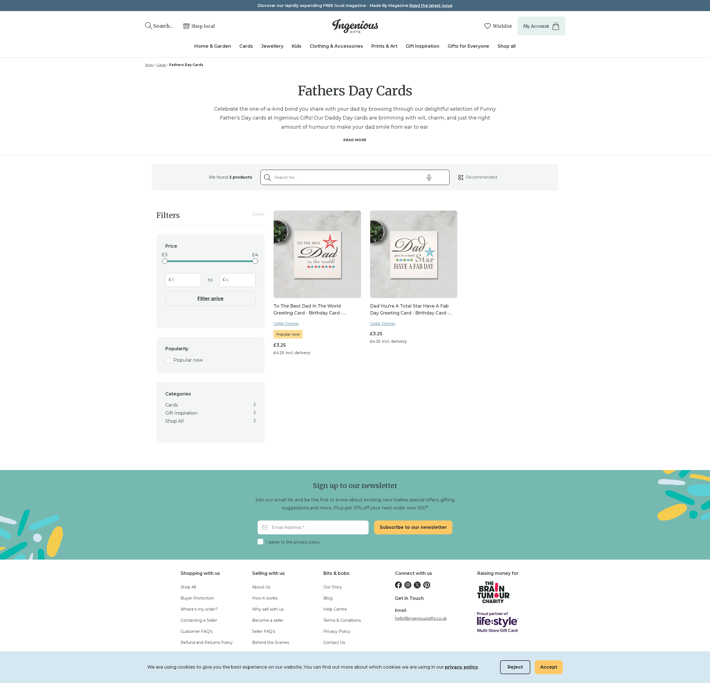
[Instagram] (407, 585)
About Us (261, 587)
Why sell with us (267, 609)
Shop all (507, 46)
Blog (328, 598)
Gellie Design (286, 323)
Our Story (332, 587)
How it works (264, 598)
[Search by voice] (429, 177)
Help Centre (335, 609)
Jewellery (272, 46)
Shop (149, 65)
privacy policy (461, 667)
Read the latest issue (430, 5)
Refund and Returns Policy (207, 642)
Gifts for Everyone (468, 46)
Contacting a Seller (199, 620)
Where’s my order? (199, 609)
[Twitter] (417, 585)
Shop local (203, 26)
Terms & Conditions (342, 620)
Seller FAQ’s (263, 631)
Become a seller (267, 620)
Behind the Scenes (270, 642)
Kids (296, 46)
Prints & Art (384, 46)
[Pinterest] (426, 585)
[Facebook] (398, 585)
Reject (515, 667)
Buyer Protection (197, 598)
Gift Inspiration (422, 46)
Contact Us (334, 642)
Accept (548, 667)
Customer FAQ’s (196, 631)
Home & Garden (212, 46)
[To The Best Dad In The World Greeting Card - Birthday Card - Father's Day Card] (317, 254)
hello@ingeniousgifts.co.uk (421, 618)
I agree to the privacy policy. (293, 542)
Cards (246, 46)
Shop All (188, 587)
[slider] (165, 261)
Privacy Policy (336, 631)
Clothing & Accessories (336, 46)
